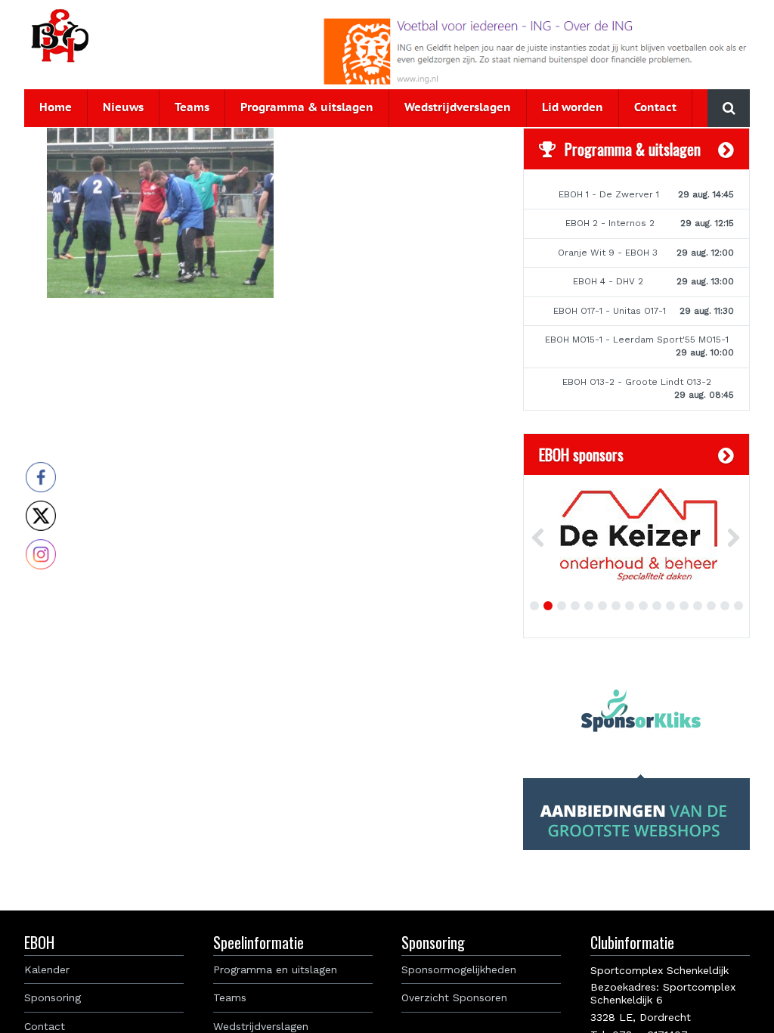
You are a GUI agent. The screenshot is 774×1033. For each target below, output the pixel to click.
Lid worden (572, 107)
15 (724, 605)
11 (670, 605)
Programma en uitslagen (275, 969)
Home (55, 107)
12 (684, 605)
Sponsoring (52, 997)
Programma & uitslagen (306, 107)
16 (738, 605)
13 (697, 605)
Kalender (47, 969)
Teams (192, 107)
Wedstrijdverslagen (457, 107)
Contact (655, 107)
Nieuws (123, 107)
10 (656, 605)
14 (711, 605)
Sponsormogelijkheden (458, 969)
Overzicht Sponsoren (454, 997)
